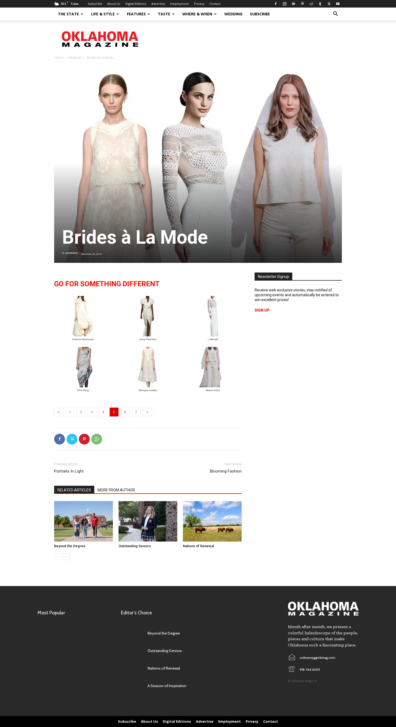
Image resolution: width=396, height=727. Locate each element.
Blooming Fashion (226, 471)
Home (59, 57)
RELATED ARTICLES (74, 490)
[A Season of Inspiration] (131, 685)
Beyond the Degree (69, 546)
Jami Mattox (71, 253)
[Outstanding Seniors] (148, 521)
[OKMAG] (323, 609)
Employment (179, 4)
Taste (164, 13)
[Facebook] (276, 4)
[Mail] (293, 4)
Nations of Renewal (198, 546)
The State (68, 13)
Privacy (199, 4)
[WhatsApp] (96, 439)
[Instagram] (284, 4)
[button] (335, 14)
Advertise (158, 4)
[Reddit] (311, 4)
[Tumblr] (320, 4)
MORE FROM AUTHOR (116, 490)
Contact (215, 4)
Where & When (197, 13)
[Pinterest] (302, 4)
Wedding (233, 13)
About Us (113, 4)
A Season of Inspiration (167, 685)
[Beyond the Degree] (83, 521)
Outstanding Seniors (135, 546)
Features (136, 13)
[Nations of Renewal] (212, 521)
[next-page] (66, 556)
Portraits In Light (69, 471)
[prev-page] (57, 556)
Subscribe (95, 4)
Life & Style (103, 13)
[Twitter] (329, 4)
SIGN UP (262, 310)
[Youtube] (338, 4)
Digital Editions (135, 4)
